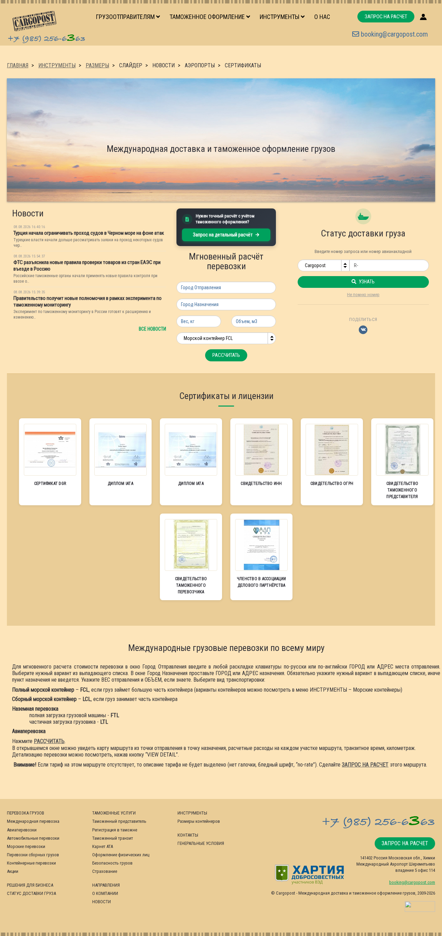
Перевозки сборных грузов (33, 854)
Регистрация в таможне (114, 829)
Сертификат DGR (50, 483)
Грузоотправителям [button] (126, 16)
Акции (12, 871)
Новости (101, 901)
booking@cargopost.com (393, 34)
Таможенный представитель (119, 821)
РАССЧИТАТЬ (49, 741)
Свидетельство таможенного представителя (402, 490)
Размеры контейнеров (198, 821)
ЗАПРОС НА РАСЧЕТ (365, 764)
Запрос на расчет (386, 16)
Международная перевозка (33, 821)
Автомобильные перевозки (33, 838)
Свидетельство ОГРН (331, 483)
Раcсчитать (226, 355)
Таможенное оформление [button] (208, 16)
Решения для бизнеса (30, 885)
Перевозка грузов (25, 813)
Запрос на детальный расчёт (223, 234)
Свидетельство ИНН (261, 483)
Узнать (366, 281)
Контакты (187, 835)
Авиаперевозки (22, 829)
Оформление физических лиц (120, 854)
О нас (322, 16)
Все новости (152, 329)
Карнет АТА (102, 846)
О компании (105, 893)
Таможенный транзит (112, 838)
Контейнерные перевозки (31, 863)
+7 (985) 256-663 (46, 37)
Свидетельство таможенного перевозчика (191, 585)
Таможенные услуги (114, 813)
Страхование (104, 871)
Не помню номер (363, 294)
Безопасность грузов (112, 863)
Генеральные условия (200, 843)
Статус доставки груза (31, 893)
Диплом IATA (120, 483)
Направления (106, 885)
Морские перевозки (26, 846)
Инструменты (192, 813)
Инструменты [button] (280, 16)
